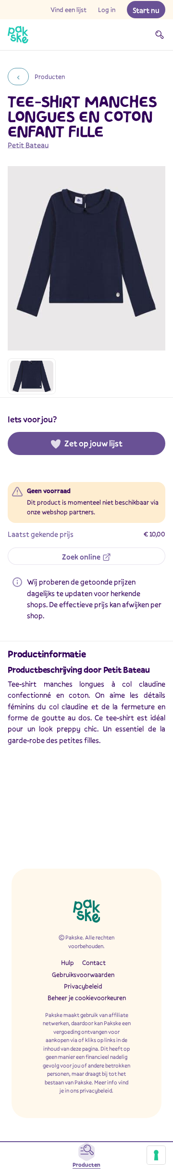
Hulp (67, 962)
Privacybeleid (83, 986)
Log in (106, 9)
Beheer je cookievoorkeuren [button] (87, 997)
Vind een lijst (68, 9)
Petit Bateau (28, 145)
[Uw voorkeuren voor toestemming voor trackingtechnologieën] (156, 1155)
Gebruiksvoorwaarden (83, 974)
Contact (94, 962)
